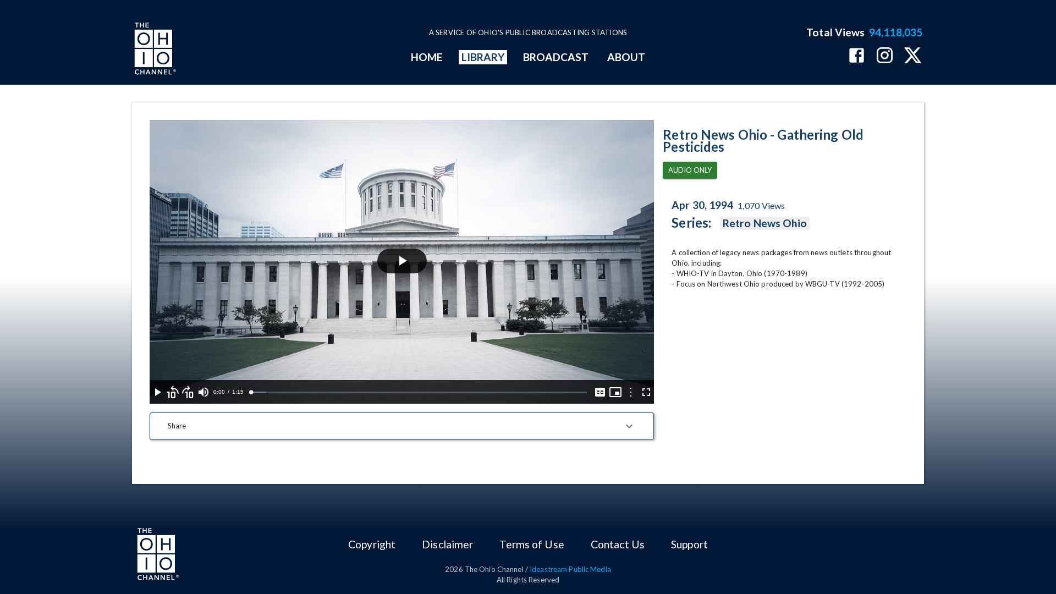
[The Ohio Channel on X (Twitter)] (912, 56)
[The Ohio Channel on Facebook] (856, 56)
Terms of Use (531, 544)
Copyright (371, 544)
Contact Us (618, 544)
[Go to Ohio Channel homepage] (154, 50)
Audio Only (690, 170)
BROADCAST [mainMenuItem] (556, 57)
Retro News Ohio (765, 223)
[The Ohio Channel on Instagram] (884, 56)
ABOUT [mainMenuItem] (626, 57)
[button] (401, 426)
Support (689, 544)
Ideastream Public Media (570, 569)
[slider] (419, 392)
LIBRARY (483, 57)
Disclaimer (447, 544)
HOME (427, 57)
